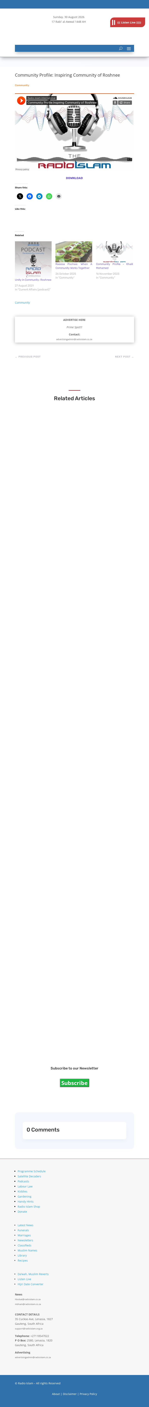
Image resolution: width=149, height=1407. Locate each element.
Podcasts (23, 1181)
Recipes (23, 1260)
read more (31, 509)
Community (22, 85)
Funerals (23, 1230)
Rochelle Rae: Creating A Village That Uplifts (60, 1040)
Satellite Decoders (29, 1176)
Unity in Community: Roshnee (33, 279)
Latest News (25, 1225)
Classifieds (24, 1245)
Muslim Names (27, 1250)
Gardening (24, 1196)
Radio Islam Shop (29, 1206)
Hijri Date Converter (30, 1284)
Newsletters (25, 1240)
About (56, 1394)
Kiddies (22, 1191)
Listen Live (24, 1279)
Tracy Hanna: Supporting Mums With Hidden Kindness (68, 610)
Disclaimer (70, 1394)
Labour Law (25, 1186)
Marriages (24, 1235)
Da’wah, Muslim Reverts (33, 1274)
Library (22, 1255)
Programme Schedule (32, 1171)
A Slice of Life (34, 932)
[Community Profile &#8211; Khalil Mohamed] (114, 251)
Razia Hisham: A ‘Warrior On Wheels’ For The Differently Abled (74, 825)
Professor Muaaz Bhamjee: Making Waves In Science (66, 717)
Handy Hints (26, 1201)
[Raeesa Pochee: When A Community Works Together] (73, 251)
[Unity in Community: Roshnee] (33, 259)
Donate (22, 1211)
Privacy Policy (88, 1394)
